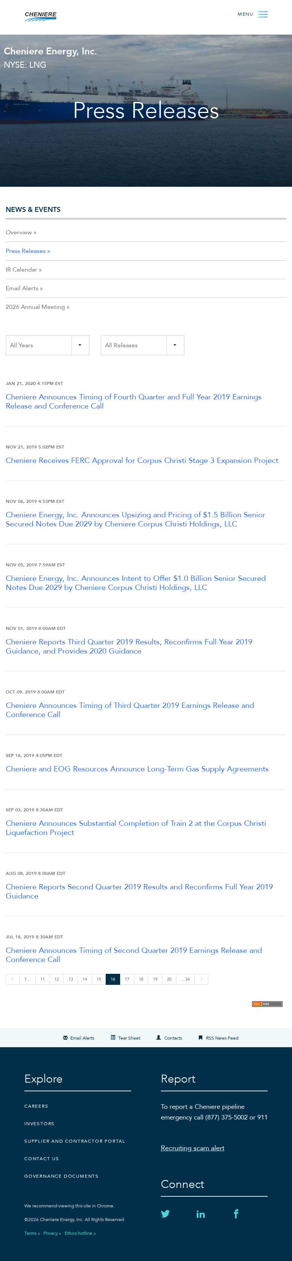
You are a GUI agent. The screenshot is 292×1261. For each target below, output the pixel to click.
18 (141, 979)
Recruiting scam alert (192, 1148)
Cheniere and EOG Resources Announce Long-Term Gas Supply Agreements (137, 769)
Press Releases (26, 251)
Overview (19, 232)
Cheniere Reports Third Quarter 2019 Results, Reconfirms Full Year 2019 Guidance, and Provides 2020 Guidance (129, 646)
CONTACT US (41, 1159)
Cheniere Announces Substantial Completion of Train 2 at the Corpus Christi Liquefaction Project (136, 828)
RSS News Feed (222, 1038)
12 (56, 979)
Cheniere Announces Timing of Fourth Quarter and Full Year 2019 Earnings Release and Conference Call (134, 401)
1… (27, 979)
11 (42, 979)
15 (99, 979)
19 (155, 979)
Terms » (32, 1233)
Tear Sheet (129, 1038)
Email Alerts (22, 288)
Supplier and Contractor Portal (74, 1141)
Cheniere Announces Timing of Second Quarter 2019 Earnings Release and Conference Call (134, 955)
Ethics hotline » (80, 1233)
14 (85, 979)
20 (169, 979)
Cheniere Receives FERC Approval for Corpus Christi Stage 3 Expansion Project (142, 460)
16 (113, 979)
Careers (36, 1106)
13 (70, 979)
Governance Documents (61, 1176)
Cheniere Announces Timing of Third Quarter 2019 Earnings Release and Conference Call (130, 710)
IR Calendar (21, 270)
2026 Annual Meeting (35, 307)
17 (127, 979)
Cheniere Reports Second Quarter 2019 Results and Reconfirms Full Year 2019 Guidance (139, 891)
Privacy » (52, 1233)
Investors (39, 1124)
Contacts (173, 1038)
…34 (185, 979)
